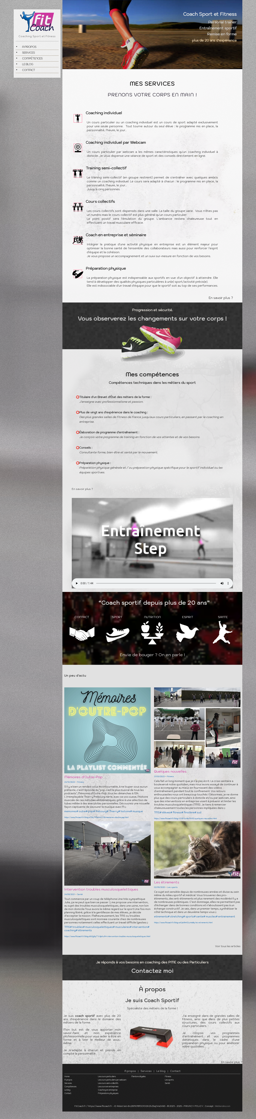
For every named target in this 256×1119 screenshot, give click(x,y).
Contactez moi (152, 970)
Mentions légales (138, 1076)
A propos (29, 47)
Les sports (169, 1079)
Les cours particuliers (107, 1076)
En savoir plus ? (221, 298)
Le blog (27, 64)
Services (28, 52)
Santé (167, 1083)
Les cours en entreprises (108, 1086)
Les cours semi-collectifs (108, 1083)
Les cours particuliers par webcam (112, 1079)
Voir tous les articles (227, 946)
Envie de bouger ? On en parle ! (152, 654)
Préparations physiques (108, 1093)
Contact (28, 70)
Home (66, 1076)
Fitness (168, 1076)
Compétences (32, 58)
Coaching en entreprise (107, 1090)
